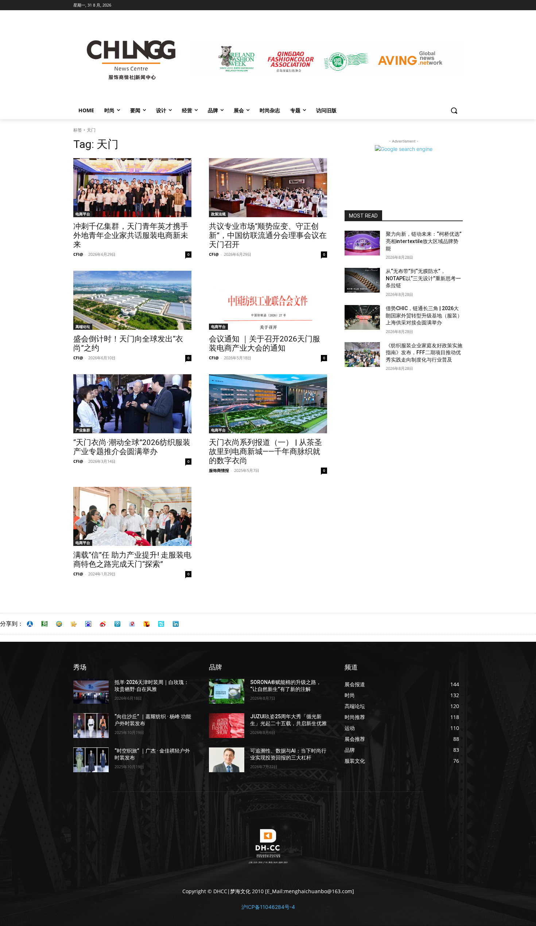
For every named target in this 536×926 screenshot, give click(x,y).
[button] (454, 110)
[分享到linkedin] (176, 624)
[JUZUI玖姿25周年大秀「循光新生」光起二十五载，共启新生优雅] (226, 725)
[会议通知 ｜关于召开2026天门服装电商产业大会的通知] (268, 300)
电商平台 (82, 213)
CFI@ (78, 254)
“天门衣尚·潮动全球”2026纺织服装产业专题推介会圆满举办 (131, 447)
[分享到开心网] (74, 624)
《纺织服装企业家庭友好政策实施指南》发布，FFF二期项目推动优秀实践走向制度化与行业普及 (424, 353)
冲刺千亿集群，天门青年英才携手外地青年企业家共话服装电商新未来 (130, 235)
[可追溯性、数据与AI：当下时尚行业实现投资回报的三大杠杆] (226, 759)
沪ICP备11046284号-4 (268, 907)
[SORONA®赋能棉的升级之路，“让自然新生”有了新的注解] (226, 691)
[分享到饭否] (161, 624)
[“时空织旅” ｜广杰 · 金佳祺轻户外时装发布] (91, 759)
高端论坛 (82, 326)
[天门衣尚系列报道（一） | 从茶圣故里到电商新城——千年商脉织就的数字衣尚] (268, 403)
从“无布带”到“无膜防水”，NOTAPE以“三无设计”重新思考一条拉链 (423, 278)
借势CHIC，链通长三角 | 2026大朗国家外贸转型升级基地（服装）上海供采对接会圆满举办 (424, 315)
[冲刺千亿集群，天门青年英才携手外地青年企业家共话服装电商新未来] (132, 187)
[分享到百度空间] (88, 624)
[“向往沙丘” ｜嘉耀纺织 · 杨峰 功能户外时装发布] (91, 725)
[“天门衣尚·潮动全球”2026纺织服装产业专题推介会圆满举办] (132, 403)
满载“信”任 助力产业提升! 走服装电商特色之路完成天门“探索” (132, 560)
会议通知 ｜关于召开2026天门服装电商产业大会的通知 (264, 343)
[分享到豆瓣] (44, 624)
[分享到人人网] (30, 624)
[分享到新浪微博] (103, 624)
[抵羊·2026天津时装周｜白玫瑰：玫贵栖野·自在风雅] (91, 691)
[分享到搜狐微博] (146, 624)
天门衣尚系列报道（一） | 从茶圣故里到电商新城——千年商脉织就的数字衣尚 (265, 451)
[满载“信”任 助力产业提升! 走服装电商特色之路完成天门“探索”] (132, 516)
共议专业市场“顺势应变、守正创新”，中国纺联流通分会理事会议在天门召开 (268, 235)
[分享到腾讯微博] (117, 624)
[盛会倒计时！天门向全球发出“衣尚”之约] (132, 300)
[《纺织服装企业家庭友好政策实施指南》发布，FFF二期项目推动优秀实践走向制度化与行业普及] (362, 354)
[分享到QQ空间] (59, 624)
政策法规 (218, 213)
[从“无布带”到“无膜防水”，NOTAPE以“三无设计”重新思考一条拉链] (362, 280)
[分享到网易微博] (132, 624)
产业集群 (82, 430)
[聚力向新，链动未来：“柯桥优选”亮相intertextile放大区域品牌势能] (362, 243)
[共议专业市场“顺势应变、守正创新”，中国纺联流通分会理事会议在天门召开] (268, 187)
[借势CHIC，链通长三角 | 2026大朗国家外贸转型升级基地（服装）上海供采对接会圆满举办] (362, 317)
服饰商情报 (219, 470)
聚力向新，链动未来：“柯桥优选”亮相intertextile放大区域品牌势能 (424, 241)
